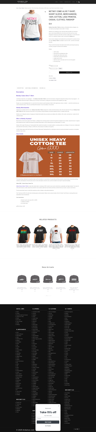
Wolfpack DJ (67, 372)
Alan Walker (67, 392)
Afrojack (18, 340)
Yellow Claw (67, 375)
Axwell (17, 372)
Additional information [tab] (31, 88)
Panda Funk (51, 372)
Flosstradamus (35, 377)
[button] (45, 12)
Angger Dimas (19, 356)
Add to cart (70, 72)
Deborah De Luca (68, 405)
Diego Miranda (35, 335)
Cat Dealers (67, 423)
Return (17, 318)
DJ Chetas (35, 346)
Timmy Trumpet (68, 345)
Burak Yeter (67, 418)
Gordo (66, 394)
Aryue (17, 411)
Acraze (17, 405)
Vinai (66, 362)
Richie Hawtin (51, 397)
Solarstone (67, 321)
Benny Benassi (19, 375)
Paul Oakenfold (52, 375)
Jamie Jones (67, 400)
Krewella (50, 316)
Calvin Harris (19, 391)
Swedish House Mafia (69, 330)
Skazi (66, 318)
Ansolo (17, 357)
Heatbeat (34, 396)
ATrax (17, 367)
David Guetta (35, 329)
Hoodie (34, 397)
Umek (66, 357)
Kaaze (66, 413)
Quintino (50, 391)
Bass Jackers (19, 373)
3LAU (17, 332)
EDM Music (35, 364)
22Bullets (18, 410)
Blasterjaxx (18, 380)
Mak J (50, 330)
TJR (66, 346)
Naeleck (34, 418)
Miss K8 (50, 348)
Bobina (17, 381)
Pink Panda (51, 383)
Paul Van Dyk (51, 377)
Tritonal (66, 353)
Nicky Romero (51, 362)
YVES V (66, 377)
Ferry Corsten (35, 372)
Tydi (66, 356)
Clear (60, 68)
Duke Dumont (35, 357)
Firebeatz (34, 373)
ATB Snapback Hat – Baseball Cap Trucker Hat (22, 288)
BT (17, 389)
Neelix (50, 354)
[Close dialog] (59, 406)
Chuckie (34, 313)
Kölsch (34, 423)
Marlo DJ (50, 337)
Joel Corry (67, 402)
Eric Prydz (35, 365)
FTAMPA (34, 383)
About (17, 311)
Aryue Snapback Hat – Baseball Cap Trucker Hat (48, 288)
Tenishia (66, 335)
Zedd (66, 380)
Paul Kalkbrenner (52, 373)
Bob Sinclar (18, 383)
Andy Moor (18, 353)
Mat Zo (50, 345)
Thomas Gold (67, 338)
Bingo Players (19, 377)
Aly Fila (17, 346)
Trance (66, 351)
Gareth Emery (35, 386)
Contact (17, 313)
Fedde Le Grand (36, 367)
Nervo (50, 357)
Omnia (50, 367)
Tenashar (67, 334)
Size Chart (18, 319)
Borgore (18, 386)
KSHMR (50, 318)
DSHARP (34, 354)
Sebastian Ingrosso (69, 311)
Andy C (17, 351)
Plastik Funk (18, 402)
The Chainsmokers (69, 337)
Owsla (50, 370)
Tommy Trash (67, 348)
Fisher (34, 375)
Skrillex (66, 319)
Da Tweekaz (35, 327)
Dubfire (34, 356)
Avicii (17, 369)
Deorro (34, 334)
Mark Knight (51, 334)
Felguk (34, 370)
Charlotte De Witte (36, 311)
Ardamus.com (22, 1)
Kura (50, 319)
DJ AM (34, 345)
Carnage (18, 394)
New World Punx (52, 361)
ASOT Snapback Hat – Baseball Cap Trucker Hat (35, 288)
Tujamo (66, 354)
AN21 (17, 348)
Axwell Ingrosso (19, 370)
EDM (34, 362)
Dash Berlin (35, 326)
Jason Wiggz (35, 402)
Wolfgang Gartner (68, 370)
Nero (50, 356)
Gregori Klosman (36, 388)
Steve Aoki (67, 326)
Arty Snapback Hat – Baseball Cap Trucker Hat (61, 288)
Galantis (34, 385)
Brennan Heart (19, 388)
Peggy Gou (51, 380)
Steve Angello (68, 324)
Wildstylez (67, 367)
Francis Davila (35, 380)
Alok (17, 345)
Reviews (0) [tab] (42, 88)
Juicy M (50, 313)
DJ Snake (34, 351)
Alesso (17, 343)
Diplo (34, 340)
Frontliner (34, 381)
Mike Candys (51, 346)
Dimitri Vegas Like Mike (37, 338)
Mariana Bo (67, 404)
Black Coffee (67, 396)
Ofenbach (18, 408)
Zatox (66, 378)
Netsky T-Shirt (53, 80)
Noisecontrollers (52, 364)
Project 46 (51, 386)
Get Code (48, 422)
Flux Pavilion (35, 378)
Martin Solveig (51, 342)
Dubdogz (67, 416)
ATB (17, 365)
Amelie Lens (67, 399)
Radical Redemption (53, 394)
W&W (66, 373)
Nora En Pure (67, 407)
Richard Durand (52, 396)
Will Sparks (67, 369)
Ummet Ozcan (68, 359)
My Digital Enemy (52, 353)
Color (50, 65)
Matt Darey (51, 343)
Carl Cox (18, 392)
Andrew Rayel (19, 349)
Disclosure (35, 343)
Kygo (50, 321)
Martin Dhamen (52, 340)
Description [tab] (20, 88)
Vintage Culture (68, 364)
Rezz (66, 410)
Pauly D (50, 378)
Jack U (34, 400)
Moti (49, 351)
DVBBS (34, 359)
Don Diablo (35, 353)
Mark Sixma (67, 385)
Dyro (33, 361)
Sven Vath (67, 327)
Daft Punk (34, 319)
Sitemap (18, 324)
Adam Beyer (18, 335)
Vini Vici (66, 397)
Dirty (33, 342)
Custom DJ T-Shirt (20, 316)
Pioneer (50, 385)
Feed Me (34, 369)
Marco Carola (51, 332)
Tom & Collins (19, 407)
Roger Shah (51, 400)
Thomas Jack (67, 340)
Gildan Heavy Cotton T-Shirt (22, 186)
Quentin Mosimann (52, 389)
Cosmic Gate (35, 318)
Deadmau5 (35, 332)
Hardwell (34, 391)
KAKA (34, 416)
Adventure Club (19, 338)
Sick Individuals (68, 316)
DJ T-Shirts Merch (22, 2)
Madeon (50, 327)
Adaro (17, 337)
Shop (20, 8)
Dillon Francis (35, 337)
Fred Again (67, 383)
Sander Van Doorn (52, 402)
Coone (34, 316)
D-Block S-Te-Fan (36, 330)
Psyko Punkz (51, 388)
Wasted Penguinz (68, 365)
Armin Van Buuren (20, 361)
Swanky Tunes (68, 329)
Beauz (66, 421)
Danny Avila (35, 324)
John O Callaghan (52, 311)
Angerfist (18, 354)
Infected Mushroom (36, 399)
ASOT (17, 364)
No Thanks (48, 426)
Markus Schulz (52, 335)
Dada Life (34, 321)
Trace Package (19, 321)
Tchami (66, 332)
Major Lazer (51, 329)
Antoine (17, 359)
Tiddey (66, 342)
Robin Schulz (51, 399)
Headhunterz (35, 394)
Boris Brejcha (67, 408)
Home (17, 8)
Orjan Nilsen (51, 369)
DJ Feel (34, 348)
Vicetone (67, 361)
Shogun (66, 313)
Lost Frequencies (52, 324)
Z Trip (66, 381)
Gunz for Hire (35, 389)
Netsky (23, 8)
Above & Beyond (19, 334)
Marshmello (51, 338)
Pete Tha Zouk (52, 381)
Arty (17, 362)
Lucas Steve (51, 326)
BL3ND (17, 378)
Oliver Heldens (52, 365)
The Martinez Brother (69, 415)
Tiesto (66, 343)
